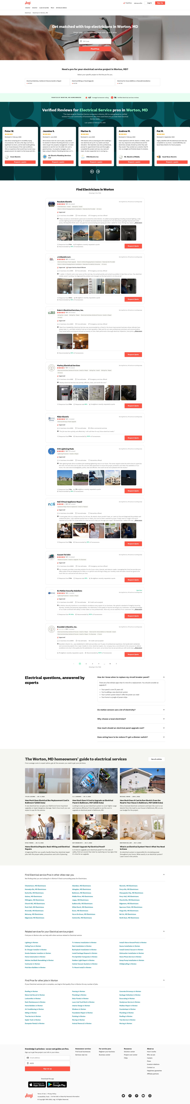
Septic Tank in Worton (33, 1020)
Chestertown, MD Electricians (35, 886)
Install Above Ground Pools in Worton (132, 942)
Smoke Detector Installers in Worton (38, 953)
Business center (104, 1055)
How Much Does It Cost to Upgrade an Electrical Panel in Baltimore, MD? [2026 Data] (92, 801)
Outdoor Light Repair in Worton (83, 960)
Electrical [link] (28, 13)
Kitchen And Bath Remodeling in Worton (39, 960)
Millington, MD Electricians (34, 900)
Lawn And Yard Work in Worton (83, 1002)
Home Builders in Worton (34, 1006)
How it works (151, 1052)
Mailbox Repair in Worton (128, 1006)
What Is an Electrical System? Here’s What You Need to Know (142, 847)
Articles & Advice (61, 8)
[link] (7, 157)
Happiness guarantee (154, 1071)
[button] (64, 233)
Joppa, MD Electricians (80, 900)
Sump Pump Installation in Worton (131, 960)
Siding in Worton (31, 1013)
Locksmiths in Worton (33, 998)
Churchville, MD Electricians (129, 900)
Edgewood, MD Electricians (34, 918)
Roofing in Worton (31, 991)
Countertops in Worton (127, 1009)
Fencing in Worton (78, 991)
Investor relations (153, 1064)
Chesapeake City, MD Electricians (131, 893)
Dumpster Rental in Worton (34, 1023)
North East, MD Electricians (129, 918)
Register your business (107, 1052)
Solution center (129, 1052)
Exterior (34, 8)
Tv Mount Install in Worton (81, 967)
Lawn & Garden (44, 8)
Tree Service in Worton (33, 1016)
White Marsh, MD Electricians (82, 907)
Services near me (81, 1055)
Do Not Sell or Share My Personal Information (65, 1096)
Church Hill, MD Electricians (35, 904)
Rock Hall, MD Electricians (34, 907)
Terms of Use (42, 1094)
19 (110, 664)
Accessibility (43, 1096)
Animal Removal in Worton (81, 1023)
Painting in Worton (78, 1016)
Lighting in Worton (31, 942)
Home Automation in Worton (35, 957)
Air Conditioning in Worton (34, 1009)
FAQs (126, 1058)
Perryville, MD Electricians (128, 889)
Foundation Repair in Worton (82, 1013)
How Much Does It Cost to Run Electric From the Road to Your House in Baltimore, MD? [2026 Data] (141, 801)
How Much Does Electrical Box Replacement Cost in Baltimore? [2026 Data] (47, 801)
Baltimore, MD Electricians (81, 893)
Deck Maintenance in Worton (35, 1002)
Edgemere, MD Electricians (128, 904)
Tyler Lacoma (30, 796)
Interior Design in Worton (81, 1006)
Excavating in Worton (127, 998)
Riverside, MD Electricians (34, 911)
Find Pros (95, 49)
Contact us (151, 1067)
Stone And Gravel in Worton (35, 995)
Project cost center (130, 1055)
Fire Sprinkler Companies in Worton (84, 957)
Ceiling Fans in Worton (33, 946)
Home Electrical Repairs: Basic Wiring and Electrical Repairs (47, 847)
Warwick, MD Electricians (128, 886)
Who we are (151, 1055)
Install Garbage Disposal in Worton (84, 953)
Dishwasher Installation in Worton (131, 953)
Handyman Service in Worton (129, 1002)
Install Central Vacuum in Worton (131, 950)
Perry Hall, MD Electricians (129, 896)
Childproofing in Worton (127, 964)
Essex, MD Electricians (80, 911)
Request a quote (20, 162)
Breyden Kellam (126, 843)
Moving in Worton (78, 1020)
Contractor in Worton (32, 964)
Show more (138, 223)
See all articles (156, 759)
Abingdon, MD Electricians (81, 889)
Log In (149, 3)
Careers (149, 1058)
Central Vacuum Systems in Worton (84, 964)
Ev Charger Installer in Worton (36, 950)
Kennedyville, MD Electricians (35, 889)
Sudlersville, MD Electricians (82, 904)
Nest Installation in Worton (81, 946)
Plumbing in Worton (79, 995)
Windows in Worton (79, 1009)
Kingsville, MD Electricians (128, 911)
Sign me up (47, 1069)
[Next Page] (116, 663)
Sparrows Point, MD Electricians (130, 907)
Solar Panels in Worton (80, 998)
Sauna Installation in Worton (129, 946)
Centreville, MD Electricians (82, 918)
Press (149, 1061)
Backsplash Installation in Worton (84, 950)
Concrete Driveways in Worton (130, 991)
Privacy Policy (52, 1094)
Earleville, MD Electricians (34, 893)
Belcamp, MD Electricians (34, 914)
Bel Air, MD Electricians (127, 914)
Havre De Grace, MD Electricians (83, 914)
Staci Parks (29, 843)
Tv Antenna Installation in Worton (84, 942)
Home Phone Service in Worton (130, 957)
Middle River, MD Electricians (82, 896)
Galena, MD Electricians (33, 896)
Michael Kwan (125, 796)
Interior (27, 8)
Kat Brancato (77, 843)
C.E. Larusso (76, 796)
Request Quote (133, 246)
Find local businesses (82, 1052)
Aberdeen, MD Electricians (81, 886)
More (52, 8)
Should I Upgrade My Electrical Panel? (88, 846)
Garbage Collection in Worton (129, 995)
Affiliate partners (153, 1074)
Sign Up (160, 3)
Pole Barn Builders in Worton (35, 967)
